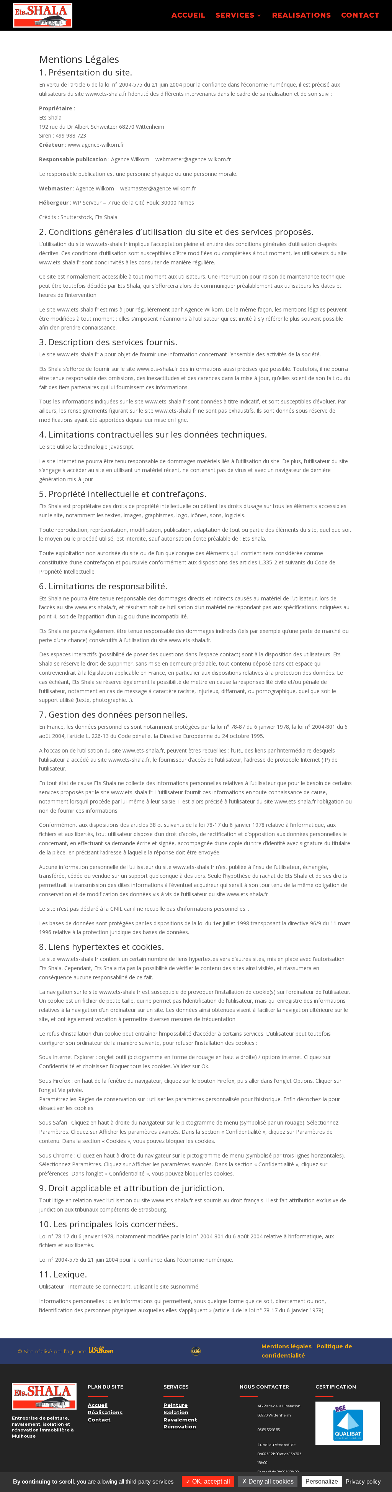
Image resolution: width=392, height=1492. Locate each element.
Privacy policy (363, 1481)
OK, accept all (210, 1481)
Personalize (321, 1481)
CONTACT (360, 16)
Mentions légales (286, 1346)
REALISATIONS (301, 16)
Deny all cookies (270, 1481)
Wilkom (100, 1350)
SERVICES (235, 16)
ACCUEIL (189, 16)
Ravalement (180, 1420)
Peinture (175, 1405)
